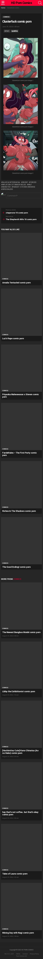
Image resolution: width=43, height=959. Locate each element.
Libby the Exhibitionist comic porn (18, 691)
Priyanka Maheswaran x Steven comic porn (20, 395)
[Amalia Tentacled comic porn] (21, 256)
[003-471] (20, 151)
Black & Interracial (11, 182)
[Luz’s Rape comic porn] (21, 312)
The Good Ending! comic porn (16, 567)
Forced (33, 182)
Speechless (7, 189)
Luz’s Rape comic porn (13, 338)
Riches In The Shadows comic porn (19, 511)
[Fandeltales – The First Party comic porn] (21, 426)
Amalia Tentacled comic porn (16, 282)
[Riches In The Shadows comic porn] (21, 484)
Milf (30, 185)
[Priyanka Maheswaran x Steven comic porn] (21, 368)
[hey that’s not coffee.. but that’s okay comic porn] (21, 785)
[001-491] (20, 58)
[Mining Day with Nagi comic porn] (21, 906)
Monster (6, 187)
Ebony (25, 182)
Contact (25, 954)
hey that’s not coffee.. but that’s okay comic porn (20, 813)
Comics (5, 279)
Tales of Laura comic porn (14, 873)
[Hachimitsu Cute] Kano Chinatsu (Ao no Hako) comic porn (20, 751)
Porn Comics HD (21, 956)
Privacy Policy (34, 954)
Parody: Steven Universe (24, 187)
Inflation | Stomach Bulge (14, 185)
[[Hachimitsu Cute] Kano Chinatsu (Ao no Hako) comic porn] (21, 724)
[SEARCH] (40, 3)
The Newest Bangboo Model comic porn (21, 632)
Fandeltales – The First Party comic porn (19, 454)
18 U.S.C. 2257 (9, 954)
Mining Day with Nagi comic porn (18, 932)
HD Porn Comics (21, 3)
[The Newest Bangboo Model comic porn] (21, 606)
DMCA (18, 954)
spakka (14, 31)
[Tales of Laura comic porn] (21, 847)
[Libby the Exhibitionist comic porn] (21, 665)
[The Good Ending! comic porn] (21, 540)
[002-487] (20, 104)
